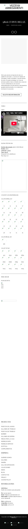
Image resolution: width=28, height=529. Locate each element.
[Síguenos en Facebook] (11, 1)
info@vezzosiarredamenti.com (12, 494)
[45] (22, 222)
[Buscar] (26, 7)
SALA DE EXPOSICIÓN (7, 465)
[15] (16, 202)
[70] (10, 229)
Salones (4, 460)
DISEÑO (3, 462)
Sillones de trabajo (8, 429)
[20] (4, 209)
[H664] (22, 252)
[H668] (10, 258)
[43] (10, 222)
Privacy (3, 477)
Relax (6, 152)
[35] (10, 216)
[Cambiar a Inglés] (7, 523)
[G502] (10, 252)
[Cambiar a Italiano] (20, 523)
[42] (4, 222)
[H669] (16, 258)
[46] (4, 229)
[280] (4, 240)
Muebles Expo (6, 441)
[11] (4, 202)
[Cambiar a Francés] (13, 523)
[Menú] (2, 7)
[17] (22, 202)
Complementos (6, 449)
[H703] (10, 265)
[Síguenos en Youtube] (16, 1)
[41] (22, 216)
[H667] (4, 258)
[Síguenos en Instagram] (12, 1)
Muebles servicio (7, 444)
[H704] (16, 265)
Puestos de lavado (16, 25)
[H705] (22, 265)
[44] (16, 222)
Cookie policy (6, 480)
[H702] (4, 265)
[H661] (16, 252)
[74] (22, 229)
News (3, 470)
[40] (16, 216)
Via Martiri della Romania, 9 (15, 496)
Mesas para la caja (7, 439)
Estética (4, 446)
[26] (10, 209)
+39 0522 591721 (7, 493)
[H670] (22, 258)
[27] (16, 209)
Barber (3, 434)
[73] (16, 229)
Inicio (7, 25)
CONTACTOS (5, 475)
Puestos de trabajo (8, 431)
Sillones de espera (7, 436)
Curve (9, 150)
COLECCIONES (5, 467)
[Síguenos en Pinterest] (15, 1)
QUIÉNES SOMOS (6, 457)
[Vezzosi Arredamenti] (14, 7)
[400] (4, 252)
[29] (4, 216)
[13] (10, 202)
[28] (22, 209)
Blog (3, 472)
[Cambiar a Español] (14, 525)
